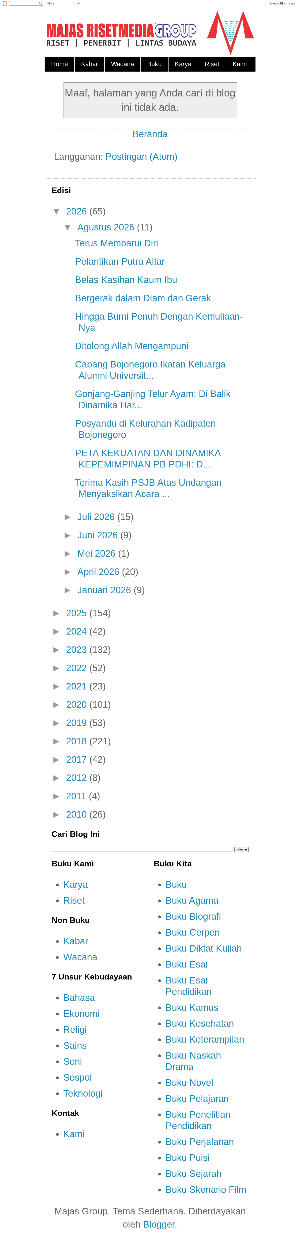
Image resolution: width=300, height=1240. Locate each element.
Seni (72, 1061)
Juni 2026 (98, 535)
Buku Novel (189, 1082)
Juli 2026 (97, 517)
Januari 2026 (105, 590)
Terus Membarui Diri (116, 243)
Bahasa (79, 997)
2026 (77, 211)
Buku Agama (191, 900)
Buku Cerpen (192, 932)
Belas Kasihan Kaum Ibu (126, 280)
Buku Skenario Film (205, 1189)
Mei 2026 (97, 553)
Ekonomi (81, 1013)
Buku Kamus (191, 1007)
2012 (77, 778)
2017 (77, 759)
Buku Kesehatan (199, 1023)
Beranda (150, 134)
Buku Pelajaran (197, 1098)
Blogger (159, 1224)
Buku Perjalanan (199, 1142)
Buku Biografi (193, 916)
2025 (77, 613)
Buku (154, 64)
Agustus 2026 (107, 227)
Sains (75, 1045)
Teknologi (83, 1093)
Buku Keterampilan (204, 1039)
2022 (77, 668)
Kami (239, 64)
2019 (77, 723)
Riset (212, 64)
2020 (77, 704)
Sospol (77, 1077)
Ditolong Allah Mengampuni (131, 346)
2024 (77, 631)
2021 (77, 686)
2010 (77, 814)
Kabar (89, 64)
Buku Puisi (187, 1157)
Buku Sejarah (193, 1173)
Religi (75, 1029)
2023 (77, 649)
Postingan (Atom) (141, 156)
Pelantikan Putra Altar (120, 261)
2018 (77, 741)
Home (59, 64)
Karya (183, 64)
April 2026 (99, 571)
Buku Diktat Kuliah (203, 948)
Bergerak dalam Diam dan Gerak (143, 298)
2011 (77, 796)
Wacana (122, 64)
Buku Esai (186, 964)
